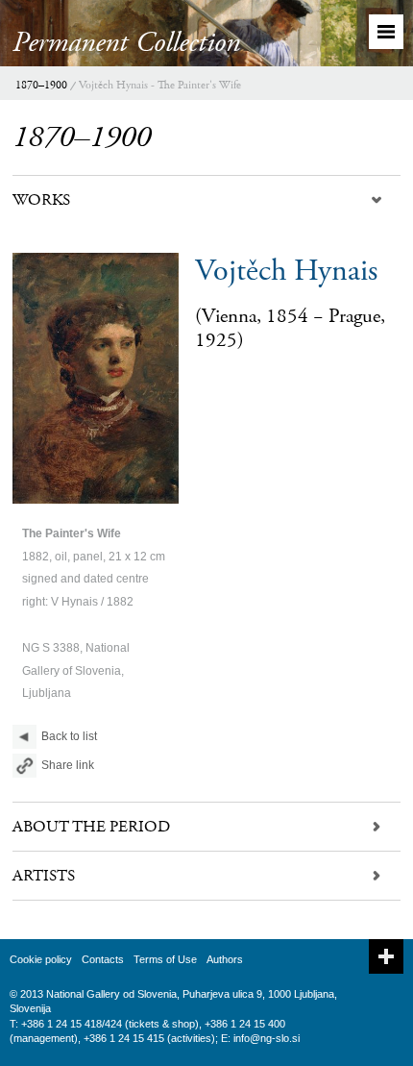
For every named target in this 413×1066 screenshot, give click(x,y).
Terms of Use (165, 959)
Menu (386, 31)
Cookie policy (41, 959)
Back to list (69, 736)
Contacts (103, 959)
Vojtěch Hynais (286, 271)
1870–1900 (41, 85)
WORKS (41, 200)
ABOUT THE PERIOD (91, 826)
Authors (224, 959)
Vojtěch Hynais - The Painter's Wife (160, 85)
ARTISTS (43, 875)
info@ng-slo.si (266, 1038)
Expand (386, 956)
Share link (67, 765)
